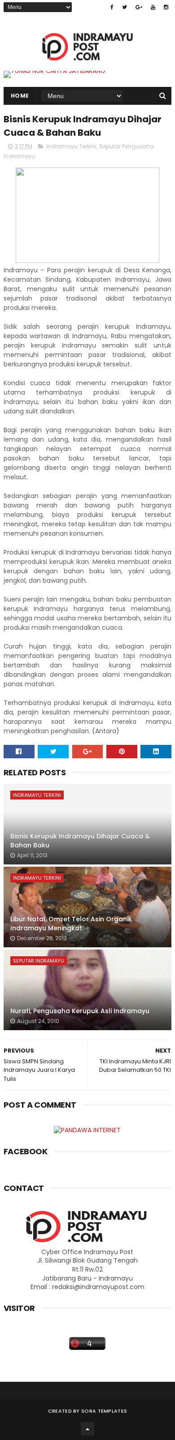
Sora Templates (104, 1410)
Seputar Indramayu (38, 960)
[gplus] (138, 7)
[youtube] (153, 7)
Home (20, 95)
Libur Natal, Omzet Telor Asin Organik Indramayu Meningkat (71, 924)
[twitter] (124, 7)
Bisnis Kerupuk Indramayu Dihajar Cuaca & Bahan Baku (80, 841)
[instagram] (166, 7)
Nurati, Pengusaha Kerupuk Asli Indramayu (79, 1010)
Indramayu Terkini (71, 146)
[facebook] (112, 7)
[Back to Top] (87, 1429)
